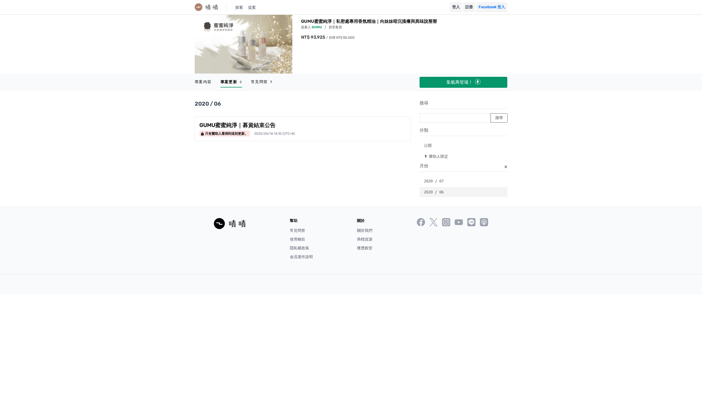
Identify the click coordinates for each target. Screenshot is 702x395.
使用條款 (297, 239)
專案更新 (231, 82)
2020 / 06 (434, 192)
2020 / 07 (434, 181)
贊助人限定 (436, 156)
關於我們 (364, 230)
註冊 (469, 7)
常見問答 (261, 82)
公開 (428, 145)
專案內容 (203, 82)
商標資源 (364, 239)
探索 (239, 7)
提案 (252, 7)
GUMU (317, 27)
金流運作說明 (301, 257)
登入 (456, 7)
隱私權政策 (299, 248)
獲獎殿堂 (364, 248)
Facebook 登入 (492, 7)
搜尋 (424, 103)
